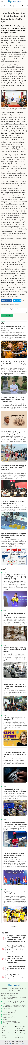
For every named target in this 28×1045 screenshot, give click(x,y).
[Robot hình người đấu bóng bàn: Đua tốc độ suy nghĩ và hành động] (15, 839)
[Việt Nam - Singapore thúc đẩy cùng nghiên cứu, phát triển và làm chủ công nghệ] (15, 877)
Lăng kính (4, 1037)
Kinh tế (3, 1030)
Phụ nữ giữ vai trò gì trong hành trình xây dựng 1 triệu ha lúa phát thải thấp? (15, 686)
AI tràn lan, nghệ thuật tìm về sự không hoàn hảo (14, 719)
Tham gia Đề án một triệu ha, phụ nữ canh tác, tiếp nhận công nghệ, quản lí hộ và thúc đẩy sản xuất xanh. (15, 692)
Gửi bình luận (7, 315)
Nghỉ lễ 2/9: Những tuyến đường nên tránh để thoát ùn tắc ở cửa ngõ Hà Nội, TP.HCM (13, 535)
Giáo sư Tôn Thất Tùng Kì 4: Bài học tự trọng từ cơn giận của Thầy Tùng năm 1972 (12, 399)
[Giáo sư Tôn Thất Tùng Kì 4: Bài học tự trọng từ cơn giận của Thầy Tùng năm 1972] (14, 419)
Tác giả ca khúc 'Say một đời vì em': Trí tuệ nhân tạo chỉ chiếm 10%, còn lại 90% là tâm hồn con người (16, 938)
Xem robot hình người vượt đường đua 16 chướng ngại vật (12, 502)
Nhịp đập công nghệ (15, 6)
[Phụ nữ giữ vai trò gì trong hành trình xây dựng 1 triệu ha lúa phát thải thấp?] (15, 703)
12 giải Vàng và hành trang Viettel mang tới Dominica (15, 893)
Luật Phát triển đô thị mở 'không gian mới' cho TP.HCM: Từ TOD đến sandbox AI (13, 467)
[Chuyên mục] (2, 2)
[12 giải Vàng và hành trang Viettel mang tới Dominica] (15, 914)
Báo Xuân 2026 (19, 1037)
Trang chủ (3, 10)
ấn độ (16, 304)
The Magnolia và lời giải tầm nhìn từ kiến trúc (15, 614)
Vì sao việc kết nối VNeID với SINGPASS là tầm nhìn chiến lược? (15, 790)
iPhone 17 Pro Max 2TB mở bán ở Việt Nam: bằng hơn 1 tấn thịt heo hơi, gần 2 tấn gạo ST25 (16, 949)
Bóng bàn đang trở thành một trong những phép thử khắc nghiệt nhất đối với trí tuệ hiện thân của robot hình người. (15, 828)
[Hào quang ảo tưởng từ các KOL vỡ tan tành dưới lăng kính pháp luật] (14, 349)
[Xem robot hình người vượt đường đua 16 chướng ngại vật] (14, 520)
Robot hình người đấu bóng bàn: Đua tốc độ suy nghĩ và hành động (15, 823)
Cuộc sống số (5, 1033)
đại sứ (11, 304)
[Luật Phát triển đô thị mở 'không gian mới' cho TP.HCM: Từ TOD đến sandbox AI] (14, 488)
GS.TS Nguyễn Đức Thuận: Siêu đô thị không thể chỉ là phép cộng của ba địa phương (15, 577)
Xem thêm (14, 926)
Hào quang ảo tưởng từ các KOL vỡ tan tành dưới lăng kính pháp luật (13, 327)
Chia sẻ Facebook (7, 300)
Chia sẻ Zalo (18, 300)
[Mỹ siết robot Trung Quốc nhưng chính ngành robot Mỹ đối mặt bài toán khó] (15, 670)
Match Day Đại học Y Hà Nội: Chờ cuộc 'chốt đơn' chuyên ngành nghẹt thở (13, 364)
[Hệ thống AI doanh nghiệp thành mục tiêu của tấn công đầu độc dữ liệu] (15, 775)
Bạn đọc (4, 1035)
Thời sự (6, 6)
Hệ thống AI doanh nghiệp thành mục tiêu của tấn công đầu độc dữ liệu (15, 754)
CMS (11, 1043)
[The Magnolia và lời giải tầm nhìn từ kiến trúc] (15, 633)
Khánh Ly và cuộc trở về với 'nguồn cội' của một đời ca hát (16, 968)
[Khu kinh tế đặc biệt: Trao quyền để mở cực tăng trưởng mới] (14, 453)
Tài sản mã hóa (19, 1028)
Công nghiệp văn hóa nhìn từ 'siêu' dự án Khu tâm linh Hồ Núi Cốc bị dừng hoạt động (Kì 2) (16, 959)
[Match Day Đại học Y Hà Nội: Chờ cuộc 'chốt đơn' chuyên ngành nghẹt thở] (14, 385)
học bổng (6, 304)
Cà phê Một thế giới (20, 1030)
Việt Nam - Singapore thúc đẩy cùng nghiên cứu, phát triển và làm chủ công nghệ (14, 855)
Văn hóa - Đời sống (13, 10)
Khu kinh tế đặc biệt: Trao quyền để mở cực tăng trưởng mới (13, 433)
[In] (23, 300)
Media (16, 1035)
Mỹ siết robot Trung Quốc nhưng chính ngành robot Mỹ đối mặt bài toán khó (15, 649)
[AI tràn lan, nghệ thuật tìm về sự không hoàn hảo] (15, 738)
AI (22, 6)
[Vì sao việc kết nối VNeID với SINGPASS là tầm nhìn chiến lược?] (15, 808)
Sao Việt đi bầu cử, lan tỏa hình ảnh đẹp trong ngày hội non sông (15, 977)
